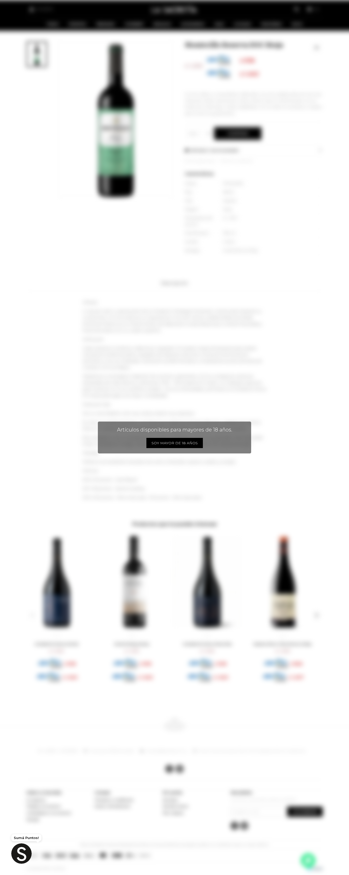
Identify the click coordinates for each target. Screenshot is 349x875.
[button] (32, 615)
